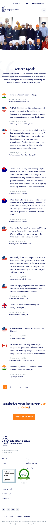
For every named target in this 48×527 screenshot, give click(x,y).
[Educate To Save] (10, 8)
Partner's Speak (7, 489)
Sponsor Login (39, 3)
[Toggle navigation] (43, 10)
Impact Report (30, 468)
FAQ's (4, 463)
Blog (27, 459)
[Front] (24, 441)
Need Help (17, 4)
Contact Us (5, 498)
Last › (27, 387)
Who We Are (6, 459)
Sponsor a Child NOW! (24, 416)
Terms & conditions (23, 516)
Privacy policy (8, 516)
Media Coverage (31, 463)
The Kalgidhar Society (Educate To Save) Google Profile (28, 522)
